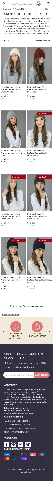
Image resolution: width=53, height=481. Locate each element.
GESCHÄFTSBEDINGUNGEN (17, 432)
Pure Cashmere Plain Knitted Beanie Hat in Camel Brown (10, 216)
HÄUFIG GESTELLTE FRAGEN (17, 421)
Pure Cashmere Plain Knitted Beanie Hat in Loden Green (37, 153)
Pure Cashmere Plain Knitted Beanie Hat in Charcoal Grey (37, 216)
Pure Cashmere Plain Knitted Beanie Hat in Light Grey (13, 153)
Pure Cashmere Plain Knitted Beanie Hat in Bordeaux (37, 89)
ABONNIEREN (41, 375)
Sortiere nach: (41, 40)
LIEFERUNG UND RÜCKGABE (17, 424)
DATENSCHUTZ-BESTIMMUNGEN (20, 428)
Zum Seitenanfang (12, 314)
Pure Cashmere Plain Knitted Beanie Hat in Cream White (10, 89)
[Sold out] (39, 129)
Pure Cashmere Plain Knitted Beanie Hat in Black (10, 279)
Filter (5, 40)
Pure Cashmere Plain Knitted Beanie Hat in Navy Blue (39, 279)
